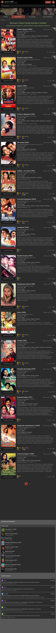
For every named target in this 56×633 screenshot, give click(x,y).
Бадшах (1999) (22, 86)
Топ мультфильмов (47, 16)
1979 (25, 231)
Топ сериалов (32, 16)
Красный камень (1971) (24, 397)
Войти (48, 2)
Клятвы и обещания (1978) (26, 114)
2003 (25, 202)
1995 (25, 32)
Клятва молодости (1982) (25, 454)
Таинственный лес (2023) (9, 583)
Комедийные (45, 36)
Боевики (33, 36)
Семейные (19, 122)
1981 (25, 287)
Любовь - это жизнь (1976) (26, 171)
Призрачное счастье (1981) (26, 284)
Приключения (48, 347)
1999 (25, 89)
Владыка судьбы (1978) (25, 57)
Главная (6, 16)
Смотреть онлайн (8, 52)
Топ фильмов (18, 16)
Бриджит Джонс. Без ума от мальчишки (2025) (15, 604)
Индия (22, 34)
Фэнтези (28, 36)
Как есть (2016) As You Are (9, 590)
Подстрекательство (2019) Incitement (13, 610)
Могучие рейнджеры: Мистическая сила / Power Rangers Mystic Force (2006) (23, 597)
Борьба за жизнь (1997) (25, 256)
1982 (25, 315)
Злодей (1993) (22, 340)
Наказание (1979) (23, 227)
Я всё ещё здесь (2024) (9, 617)
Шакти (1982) (21, 312)
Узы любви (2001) (23, 142)
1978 (25, 61)
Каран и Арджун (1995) (24, 29)
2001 (25, 146)
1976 (25, 174)
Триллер (33, 92)
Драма (37, 121)
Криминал (45, 92)
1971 (25, 400)
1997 (25, 259)
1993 (25, 344)
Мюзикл (28, 121)
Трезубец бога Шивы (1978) (26, 369)
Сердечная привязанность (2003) (28, 425)
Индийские (23, 36)
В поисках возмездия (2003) (26, 199)
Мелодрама (39, 36)
